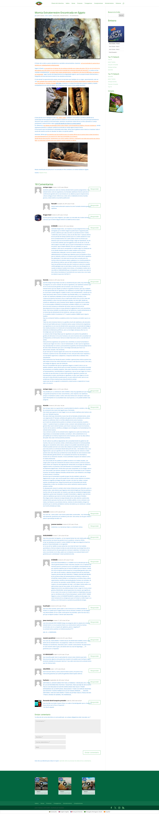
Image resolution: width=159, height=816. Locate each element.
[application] (116, 34)
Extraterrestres (109, 3)
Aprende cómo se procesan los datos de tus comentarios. (75, 761)
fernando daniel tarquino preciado (54, 700)
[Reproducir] (116, 34)
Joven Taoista (111, 62)
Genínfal (110, 70)
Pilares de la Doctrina (58, 3)
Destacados (56, 15)
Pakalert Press (43, 172)
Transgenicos (88, 3)
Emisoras (118, 3)
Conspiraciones (98, 3)
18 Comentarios (74, 15)
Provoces (79, 3)
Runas (73, 3)
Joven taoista (40, 15)
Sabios (67, 3)
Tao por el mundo (113, 64)
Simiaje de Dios (112, 67)
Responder (95, 189)
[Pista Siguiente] (120, 34)
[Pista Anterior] (111, 34)
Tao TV (110, 59)
